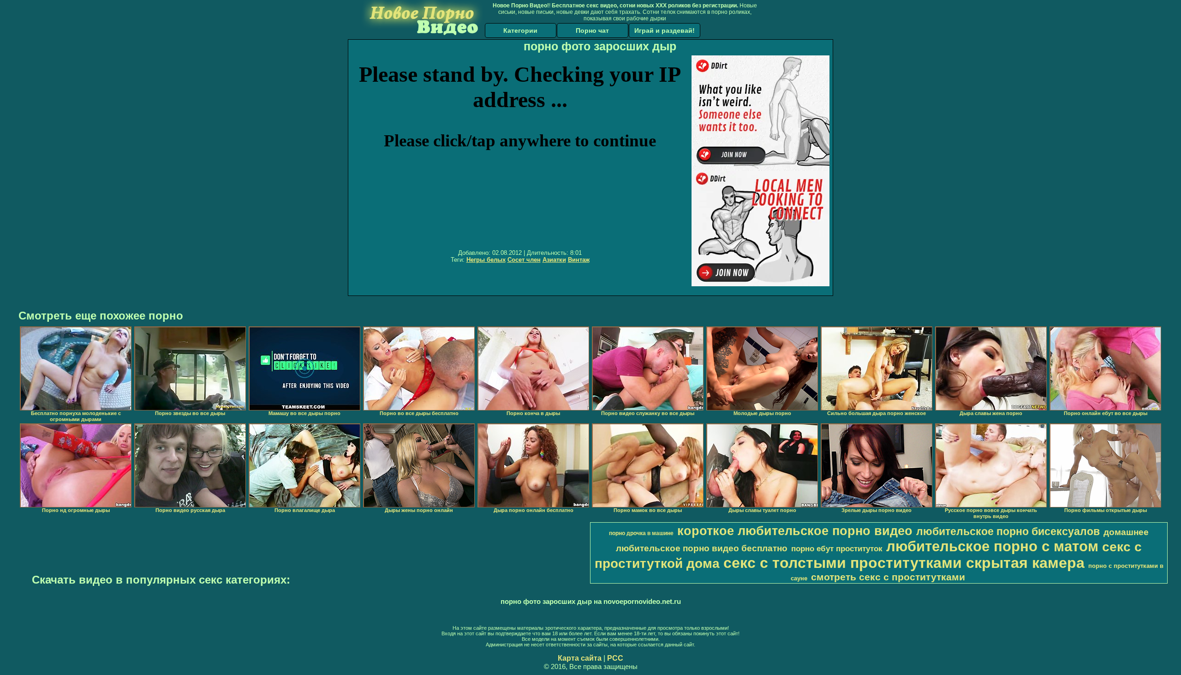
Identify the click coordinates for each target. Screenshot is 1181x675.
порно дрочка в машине (641, 533)
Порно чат (592, 30)
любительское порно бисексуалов (1008, 531)
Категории (520, 30)
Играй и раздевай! (664, 30)
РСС (615, 658)
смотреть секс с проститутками (888, 577)
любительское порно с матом (992, 546)
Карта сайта (580, 658)
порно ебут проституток (837, 548)
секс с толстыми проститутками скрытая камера (904, 562)
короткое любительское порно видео (795, 531)
